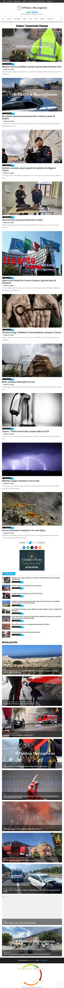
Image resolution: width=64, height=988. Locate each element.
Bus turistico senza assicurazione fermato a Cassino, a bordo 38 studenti (28, 117)
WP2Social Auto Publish (26, 987)
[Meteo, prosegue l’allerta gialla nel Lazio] (32, 360)
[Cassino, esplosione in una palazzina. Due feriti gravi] (6, 588)
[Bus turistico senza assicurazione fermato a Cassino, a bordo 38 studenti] (32, 94)
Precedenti (22, 542)
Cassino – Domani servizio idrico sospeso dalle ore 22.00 (25, 431)
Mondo (42, 19)
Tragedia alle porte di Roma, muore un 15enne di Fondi (27, 593)
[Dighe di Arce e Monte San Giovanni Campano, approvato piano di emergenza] (32, 253)
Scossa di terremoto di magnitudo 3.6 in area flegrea (23, 530)
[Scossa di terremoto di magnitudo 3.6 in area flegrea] (32, 508)
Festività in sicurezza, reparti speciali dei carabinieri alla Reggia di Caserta (29, 169)
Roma (24, 19)
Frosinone (17, 19)
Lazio (30, 19)
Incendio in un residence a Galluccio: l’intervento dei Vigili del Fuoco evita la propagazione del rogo (36, 578)
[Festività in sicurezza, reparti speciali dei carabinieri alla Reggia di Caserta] (32, 146)
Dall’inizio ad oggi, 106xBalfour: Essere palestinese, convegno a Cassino (31, 332)
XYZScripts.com (39, 987)
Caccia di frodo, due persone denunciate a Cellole (22, 220)
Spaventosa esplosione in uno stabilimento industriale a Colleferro (31, 624)
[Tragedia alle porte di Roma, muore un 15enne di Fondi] (6, 595)
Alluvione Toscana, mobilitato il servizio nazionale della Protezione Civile (31, 66)
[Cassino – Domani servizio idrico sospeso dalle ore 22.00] (32, 410)
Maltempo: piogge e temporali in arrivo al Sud (20, 481)
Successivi (42, 542)
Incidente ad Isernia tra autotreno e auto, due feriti (26, 632)
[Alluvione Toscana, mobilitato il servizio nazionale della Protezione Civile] (32, 45)
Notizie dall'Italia (32, 12)
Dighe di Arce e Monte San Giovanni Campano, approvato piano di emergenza (29, 281)
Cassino (9, 19)
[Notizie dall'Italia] (3, 19)
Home (4, 1)
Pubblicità (49, 1)
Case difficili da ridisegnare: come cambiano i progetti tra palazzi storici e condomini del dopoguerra (37, 610)
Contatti (25, 1)
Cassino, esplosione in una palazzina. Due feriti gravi (26, 585)
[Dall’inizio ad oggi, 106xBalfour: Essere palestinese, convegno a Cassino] (32, 311)
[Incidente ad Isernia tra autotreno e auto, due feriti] (6, 634)
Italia (36, 19)
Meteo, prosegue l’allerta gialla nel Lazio (18, 382)
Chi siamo (9, 1)
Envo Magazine (43, 960)
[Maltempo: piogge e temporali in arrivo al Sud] (32, 459)
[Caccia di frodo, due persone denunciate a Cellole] (32, 198)
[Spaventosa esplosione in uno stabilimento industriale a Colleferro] (6, 626)
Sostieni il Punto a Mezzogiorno (37, 1)
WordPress (32, 960)
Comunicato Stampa (8, 69)
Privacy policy (17, 1)
